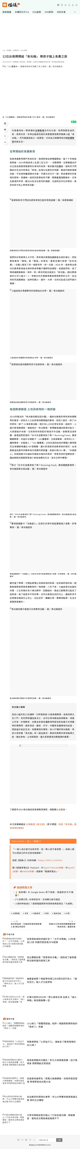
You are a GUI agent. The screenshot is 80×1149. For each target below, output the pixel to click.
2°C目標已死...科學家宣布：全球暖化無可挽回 (37, 899)
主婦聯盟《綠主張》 (36, 824)
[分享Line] (5, 129)
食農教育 (36, 913)
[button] (76, 5)
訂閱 (59, 1140)
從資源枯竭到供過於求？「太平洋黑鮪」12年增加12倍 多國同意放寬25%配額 (51, 940)
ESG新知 (49, 11)
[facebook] (58, 5)
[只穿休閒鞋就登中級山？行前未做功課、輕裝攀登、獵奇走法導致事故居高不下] (13, 1121)
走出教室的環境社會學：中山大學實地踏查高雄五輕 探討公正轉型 (52, 1098)
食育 (26, 913)
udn (4, 50)
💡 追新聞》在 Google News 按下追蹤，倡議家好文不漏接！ (44, 894)
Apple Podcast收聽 (53, 867)
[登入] (73, 5)
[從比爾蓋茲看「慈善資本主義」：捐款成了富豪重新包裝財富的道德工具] (13, 963)
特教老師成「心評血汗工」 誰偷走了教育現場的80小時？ (51, 1043)
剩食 (47, 913)
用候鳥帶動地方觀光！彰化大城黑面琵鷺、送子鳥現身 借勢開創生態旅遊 (52, 1061)
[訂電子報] (69, 5)
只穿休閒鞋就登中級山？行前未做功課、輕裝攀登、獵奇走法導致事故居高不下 (51, 1116)
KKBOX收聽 (28, 871)
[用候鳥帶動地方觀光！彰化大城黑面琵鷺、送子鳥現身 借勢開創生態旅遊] (13, 1066)
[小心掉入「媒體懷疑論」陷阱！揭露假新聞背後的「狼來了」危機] (13, 1029)
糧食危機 (57, 913)
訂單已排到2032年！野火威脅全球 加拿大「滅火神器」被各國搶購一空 (52, 998)
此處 (58, 809)
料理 (67, 913)
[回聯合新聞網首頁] (4, 5)
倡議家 (9, 50)
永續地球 (16, 50)
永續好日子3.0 (22, 11)
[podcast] (65, 5)
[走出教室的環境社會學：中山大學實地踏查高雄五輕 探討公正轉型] (13, 1102)
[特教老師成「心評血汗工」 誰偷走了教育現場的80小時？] (13, 1047)
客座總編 (6, 11)
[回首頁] (11, 5)
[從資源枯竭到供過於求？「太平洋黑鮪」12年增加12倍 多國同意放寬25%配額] (13, 945)
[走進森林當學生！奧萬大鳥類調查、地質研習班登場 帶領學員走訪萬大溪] (13, 1084)
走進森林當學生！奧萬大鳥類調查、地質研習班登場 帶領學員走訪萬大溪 (52, 1080)
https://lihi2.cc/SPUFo (50, 860)
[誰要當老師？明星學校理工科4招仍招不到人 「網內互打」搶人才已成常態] (13, 984)
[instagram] (62, 5)
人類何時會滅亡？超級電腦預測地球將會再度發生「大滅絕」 (44, 903)
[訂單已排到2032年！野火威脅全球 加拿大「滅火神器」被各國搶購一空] (13, 1003)
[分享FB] (5, 123)
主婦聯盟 (16, 913)
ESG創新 (37, 11)
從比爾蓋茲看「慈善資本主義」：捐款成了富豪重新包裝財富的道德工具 (51, 959)
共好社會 (61, 11)
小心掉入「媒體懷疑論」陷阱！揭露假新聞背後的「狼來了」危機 (52, 1025)
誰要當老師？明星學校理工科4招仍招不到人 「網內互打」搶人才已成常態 (52, 980)
